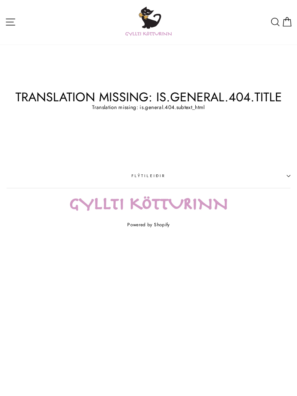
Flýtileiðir (148, 176)
